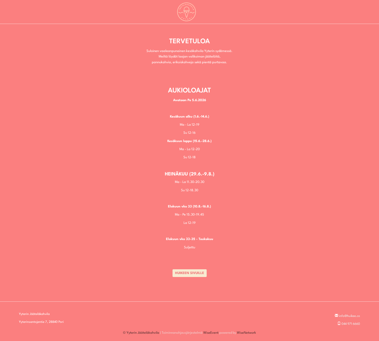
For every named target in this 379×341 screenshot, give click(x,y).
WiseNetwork (246, 332)
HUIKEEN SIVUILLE (189, 273)
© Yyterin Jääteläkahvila (141, 332)
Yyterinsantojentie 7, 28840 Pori (41, 322)
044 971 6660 (350, 324)
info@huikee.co (349, 316)
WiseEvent (211, 332)
